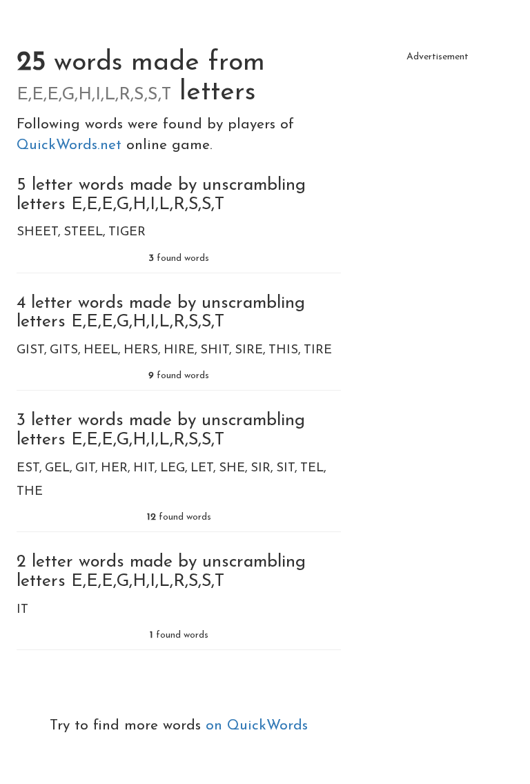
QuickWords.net (71, 145)
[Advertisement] (437, 138)
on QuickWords (257, 725)
